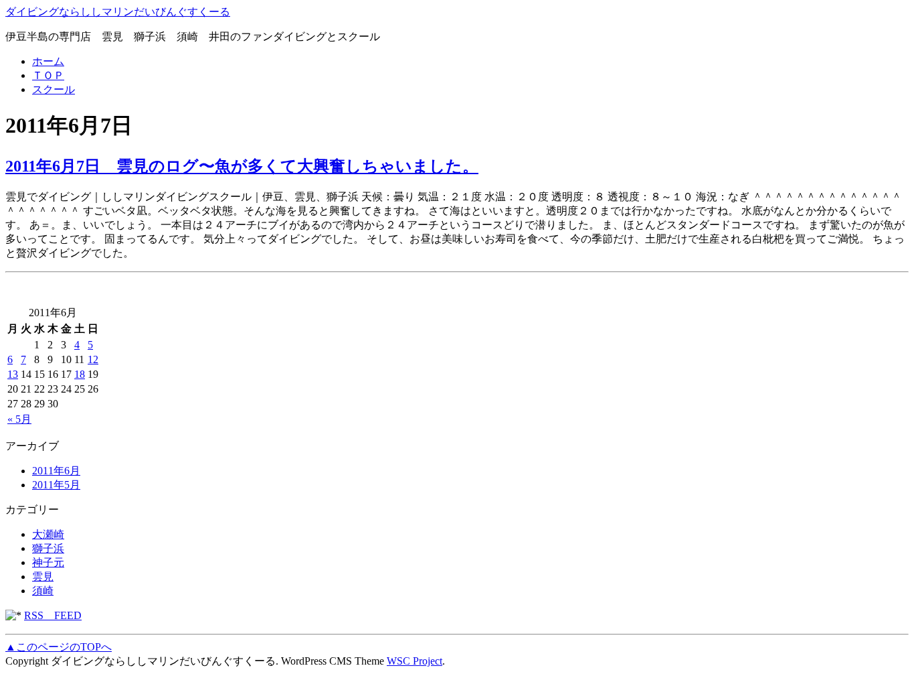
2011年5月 (56, 484)
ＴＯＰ (48, 75)
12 (93, 359)
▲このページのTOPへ (58, 647)
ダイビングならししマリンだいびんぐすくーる (117, 11)
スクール (53, 89)
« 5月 (19, 419)
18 (79, 374)
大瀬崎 (48, 534)
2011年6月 (56, 470)
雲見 (43, 576)
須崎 (43, 590)
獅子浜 (48, 548)
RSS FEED (53, 615)
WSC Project (414, 661)
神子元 (48, 562)
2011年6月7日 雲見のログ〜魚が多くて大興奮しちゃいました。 (241, 166)
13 (12, 374)
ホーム (48, 61)
